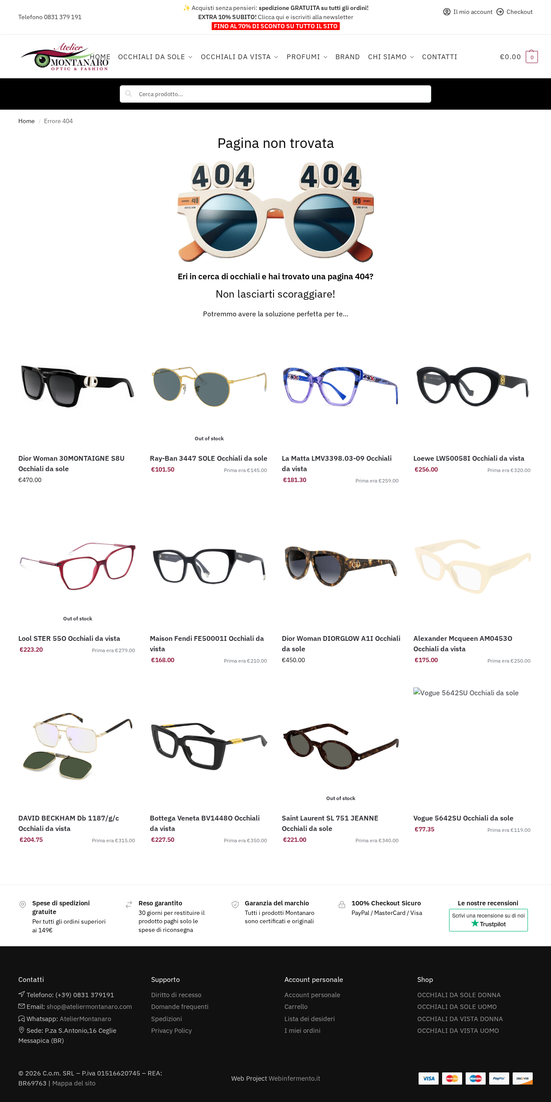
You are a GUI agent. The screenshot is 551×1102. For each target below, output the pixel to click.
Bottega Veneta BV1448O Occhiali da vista (205, 823)
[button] (519, 57)
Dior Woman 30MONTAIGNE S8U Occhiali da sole (71, 463)
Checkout (520, 12)
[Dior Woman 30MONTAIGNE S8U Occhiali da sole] (77, 387)
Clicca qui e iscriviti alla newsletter (305, 17)
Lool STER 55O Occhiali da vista (69, 638)
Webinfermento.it (294, 1078)
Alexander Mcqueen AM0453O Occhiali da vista (462, 643)
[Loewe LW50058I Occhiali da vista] (472, 387)
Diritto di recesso (176, 995)
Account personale (312, 995)
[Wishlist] (123, 340)
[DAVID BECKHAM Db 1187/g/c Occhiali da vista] (77, 746)
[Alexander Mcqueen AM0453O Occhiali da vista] (472, 566)
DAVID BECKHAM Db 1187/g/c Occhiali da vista (68, 823)
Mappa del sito (73, 1083)
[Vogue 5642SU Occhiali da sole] (472, 746)
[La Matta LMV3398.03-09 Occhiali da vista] (341, 387)
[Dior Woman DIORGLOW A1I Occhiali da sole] (341, 566)
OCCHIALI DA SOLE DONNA (459, 995)
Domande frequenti (180, 1006)
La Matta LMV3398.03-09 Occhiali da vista (337, 463)
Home (26, 121)
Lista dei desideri (309, 1019)
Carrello (296, 1006)
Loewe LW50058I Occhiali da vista (468, 458)
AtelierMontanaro (85, 1019)
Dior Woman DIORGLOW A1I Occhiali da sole (341, 643)
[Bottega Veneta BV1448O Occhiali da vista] (209, 746)
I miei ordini (302, 1030)
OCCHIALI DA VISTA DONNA (460, 1019)
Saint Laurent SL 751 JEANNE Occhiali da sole (330, 823)
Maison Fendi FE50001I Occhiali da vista (207, 643)
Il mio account (473, 12)
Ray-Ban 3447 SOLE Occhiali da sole (208, 458)
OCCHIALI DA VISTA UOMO (458, 1030)
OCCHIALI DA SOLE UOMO (457, 1006)
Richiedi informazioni (78, 498)
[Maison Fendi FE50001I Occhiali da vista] (209, 566)
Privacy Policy (171, 1030)
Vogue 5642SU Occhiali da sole (463, 818)
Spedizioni (166, 1019)
